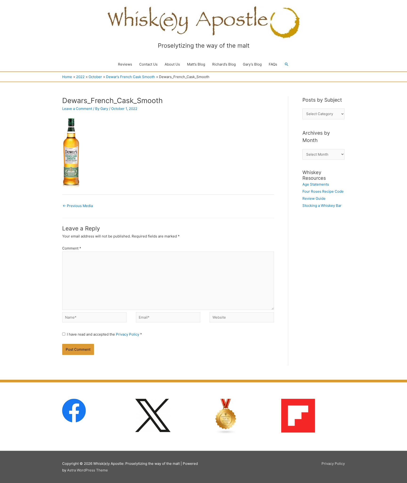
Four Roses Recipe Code (323, 191)
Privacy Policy (128, 334)
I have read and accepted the (104, 334)
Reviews (125, 64)
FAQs (273, 64)
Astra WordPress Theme (87, 470)
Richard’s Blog (224, 64)
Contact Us (148, 64)
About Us (172, 64)
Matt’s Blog (196, 64)
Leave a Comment (77, 108)
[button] (286, 64)
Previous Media (78, 206)
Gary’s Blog (252, 64)
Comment (71, 248)
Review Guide (314, 198)
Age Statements (315, 184)
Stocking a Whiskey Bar (322, 205)
